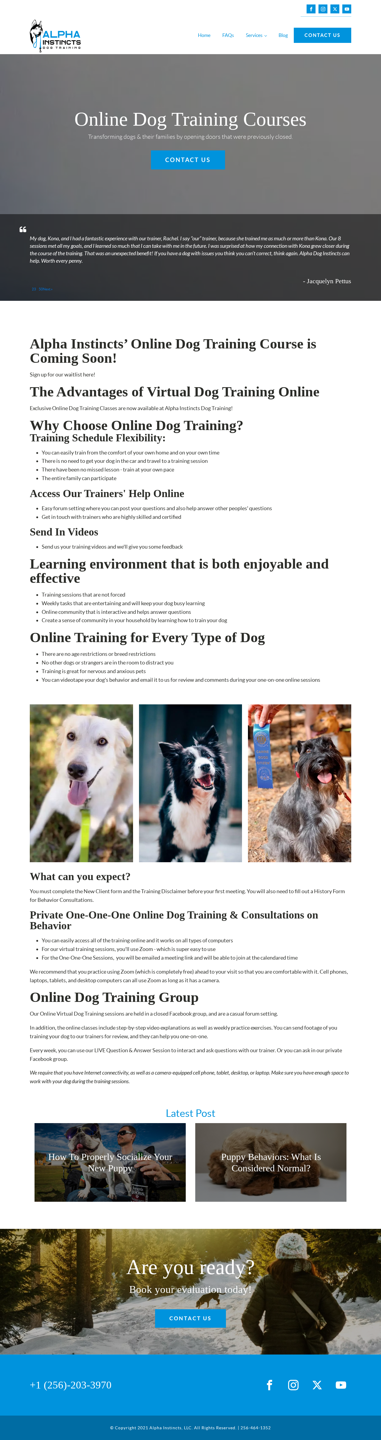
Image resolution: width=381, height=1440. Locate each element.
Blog (283, 35)
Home (204, 35)
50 (41, 289)
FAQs (228, 35)
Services (254, 35)
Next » (48, 289)
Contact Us (323, 35)
